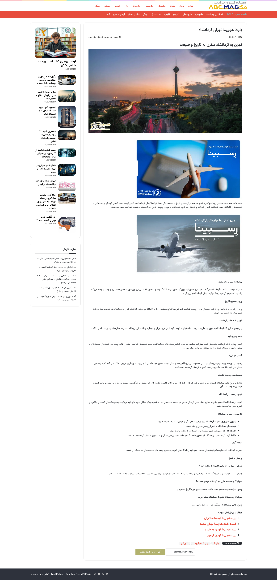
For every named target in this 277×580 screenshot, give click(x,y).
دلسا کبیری (71, 288)
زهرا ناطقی (71, 267)
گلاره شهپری (71, 296)
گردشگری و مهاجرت (214, 14)
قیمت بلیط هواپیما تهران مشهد (218, 524)
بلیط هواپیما (200, 543)
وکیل (182, 6)
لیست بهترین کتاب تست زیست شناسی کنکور (57, 63)
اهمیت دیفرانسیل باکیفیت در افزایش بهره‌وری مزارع (56, 260)
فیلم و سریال (133, 14)
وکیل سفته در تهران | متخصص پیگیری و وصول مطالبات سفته (46, 80)
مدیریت (136, 6)
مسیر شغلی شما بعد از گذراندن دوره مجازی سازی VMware (45, 153)
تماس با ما (44, 574)
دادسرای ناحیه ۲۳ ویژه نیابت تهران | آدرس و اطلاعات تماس (47, 136)
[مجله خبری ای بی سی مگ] (227, 6)
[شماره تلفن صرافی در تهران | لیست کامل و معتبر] (67, 170)
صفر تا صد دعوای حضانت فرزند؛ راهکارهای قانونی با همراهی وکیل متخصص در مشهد (56, 279)
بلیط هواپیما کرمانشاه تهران (220, 518)
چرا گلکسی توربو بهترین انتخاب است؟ (46, 218)
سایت (172, 6)
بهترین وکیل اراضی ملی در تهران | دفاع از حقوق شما (46, 95)
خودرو (117, 6)
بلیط (216, 543)
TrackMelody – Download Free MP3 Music (71, 574)
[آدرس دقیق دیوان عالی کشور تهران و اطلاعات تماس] (67, 117)
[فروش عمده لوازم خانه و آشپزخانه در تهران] (67, 185)
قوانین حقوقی (119, 14)
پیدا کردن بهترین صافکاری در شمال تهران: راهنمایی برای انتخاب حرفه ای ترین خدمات (46, 201)
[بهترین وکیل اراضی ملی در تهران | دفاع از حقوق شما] (67, 96)
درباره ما (34, 574)
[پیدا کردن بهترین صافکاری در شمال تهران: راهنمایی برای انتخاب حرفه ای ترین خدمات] (67, 198)
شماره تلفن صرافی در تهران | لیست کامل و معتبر (46, 169)
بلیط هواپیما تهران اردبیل (221, 535)
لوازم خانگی (187, 14)
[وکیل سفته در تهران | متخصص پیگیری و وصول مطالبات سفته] (67, 80)
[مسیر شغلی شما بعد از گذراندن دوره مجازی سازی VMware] (67, 153)
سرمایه (107, 6)
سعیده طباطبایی (69, 258)
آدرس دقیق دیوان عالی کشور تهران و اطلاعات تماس (47, 111)
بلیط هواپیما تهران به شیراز (220, 529)
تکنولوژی (199, 14)
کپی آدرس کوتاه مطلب (150, 552)
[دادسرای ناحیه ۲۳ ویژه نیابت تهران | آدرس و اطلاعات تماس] (67, 135)
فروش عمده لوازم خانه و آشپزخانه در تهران (45, 182)
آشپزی (167, 14)
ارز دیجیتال (156, 14)
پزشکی (145, 14)
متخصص (149, 6)
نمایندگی (161, 6)
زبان (126, 6)
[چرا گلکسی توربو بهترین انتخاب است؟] (67, 224)
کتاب (108, 14)
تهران (190, 6)
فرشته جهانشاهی (68, 276)
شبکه (97, 6)
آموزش (176, 14)
